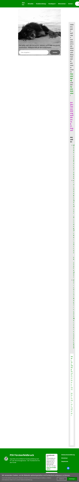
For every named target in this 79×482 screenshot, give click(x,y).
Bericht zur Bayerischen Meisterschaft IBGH (73, 314)
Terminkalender (71, 90)
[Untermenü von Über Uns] (25, 3)
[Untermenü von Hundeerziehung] (46, 3)
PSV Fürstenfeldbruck (22, 455)
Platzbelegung (71, 77)
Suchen (55, 52)
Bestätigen (72, 479)
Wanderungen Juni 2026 (73, 161)
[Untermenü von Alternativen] (66, 3)
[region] (39, 477)
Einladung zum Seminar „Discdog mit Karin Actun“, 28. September (73, 229)
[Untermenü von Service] (73, 3)
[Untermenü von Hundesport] (56, 3)
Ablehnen (61, 479)
